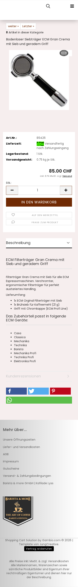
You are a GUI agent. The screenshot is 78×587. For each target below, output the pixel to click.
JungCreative (49, 544)
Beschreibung (18, 242)
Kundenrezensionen (23, 376)
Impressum (11, 461)
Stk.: (8, 183)
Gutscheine (11, 469)
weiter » (13, 26)
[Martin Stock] (1, 10)
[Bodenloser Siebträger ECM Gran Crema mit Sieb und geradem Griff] (39, 80)
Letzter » (28, 26)
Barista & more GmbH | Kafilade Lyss (28, 483)
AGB (6, 454)
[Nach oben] (67, 581)
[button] (12, 190)
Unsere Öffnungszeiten (19, 440)
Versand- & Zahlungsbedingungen (27, 476)
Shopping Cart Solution (21, 540)
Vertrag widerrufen (39, 548)
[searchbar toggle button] (48, 6)
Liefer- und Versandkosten (21, 447)
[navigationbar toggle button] (72, 6)
